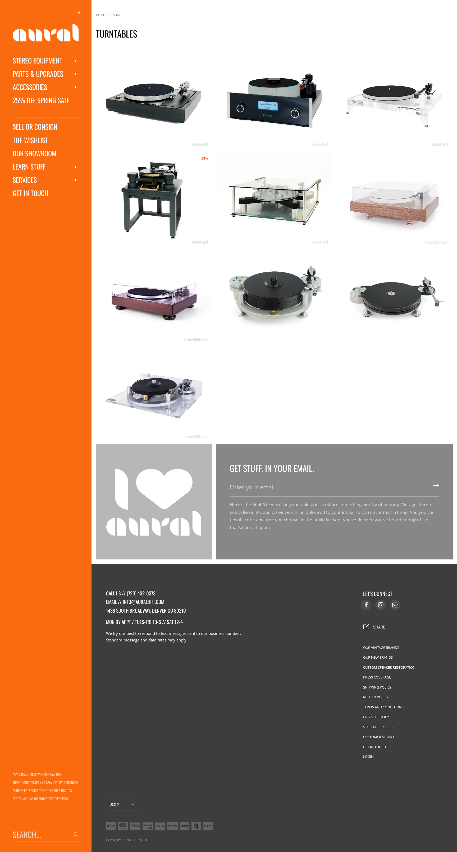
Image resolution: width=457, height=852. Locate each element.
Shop (117, 14)
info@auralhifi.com (143, 601)
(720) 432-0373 (141, 593)
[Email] (395, 605)
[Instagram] (380, 605)
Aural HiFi (141, 839)
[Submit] (436, 487)
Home (100, 14)
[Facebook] (366, 605)
